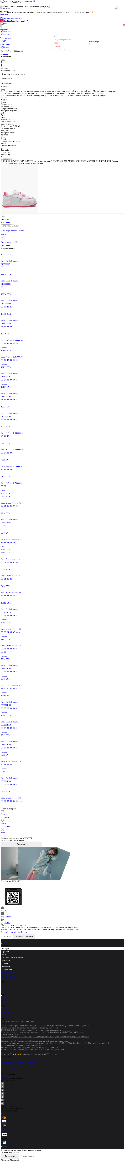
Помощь (5, 964)
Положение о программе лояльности (16, 1065)
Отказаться (7, 936)
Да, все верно (10, 1156)
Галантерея (5, 1009)
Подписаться (21, 844)
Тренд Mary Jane (8, 979)
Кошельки (5, 1012)
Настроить (19, 936)
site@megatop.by (7, 1076)
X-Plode (4, 54)
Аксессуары (6, 997)
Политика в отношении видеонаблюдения (18, 1071)
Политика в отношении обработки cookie (18, 1062)
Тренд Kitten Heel (8, 976)
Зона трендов (6, 973)
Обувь (3, 985)
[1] (1, 30)
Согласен (29, 936)
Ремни (3, 1016)
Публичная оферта (8, 1068)
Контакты (6, 960)
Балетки (4, 988)
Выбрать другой (28, 1156)
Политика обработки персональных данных (19, 1059)
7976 (25, 1078)
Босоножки (5, 991)
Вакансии (6, 967)
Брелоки (4, 1003)
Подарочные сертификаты (11, 18)
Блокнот (4, 1000)
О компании (7, 970)
